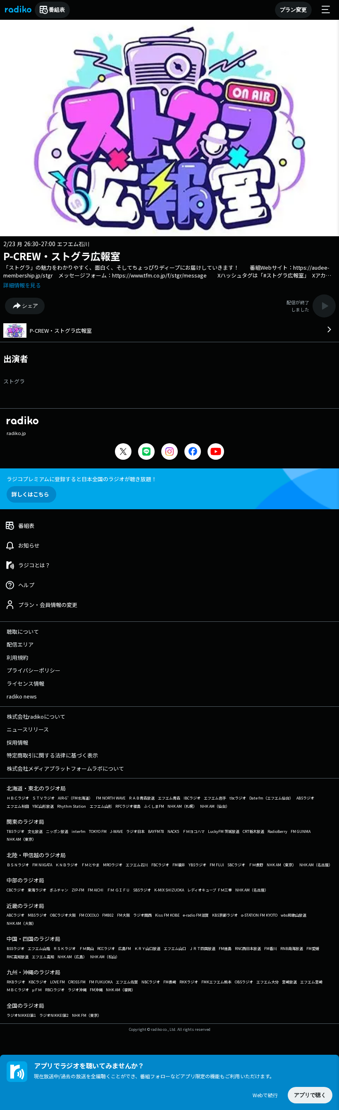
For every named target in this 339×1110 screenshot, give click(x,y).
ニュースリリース (28, 729)
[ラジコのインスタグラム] (169, 451)
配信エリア (20, 644)
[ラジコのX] (123, 452)
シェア (30, 306)
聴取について (23, 631)
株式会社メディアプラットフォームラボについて (65, 768)
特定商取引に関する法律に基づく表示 (52, 755)
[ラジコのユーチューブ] (216, 452)
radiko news (22, 696)
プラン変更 (293, 10)
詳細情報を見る (22, 285)
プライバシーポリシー (33, 670)
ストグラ (14, 381)
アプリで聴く (310, 1095)
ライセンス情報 (25, 683)
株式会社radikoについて (36, 716)
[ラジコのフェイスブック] (192, 452)
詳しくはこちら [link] (30, 494)
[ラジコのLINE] (146, 452)
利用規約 (17, 657)
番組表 (57, 10)
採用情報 (17, 742)
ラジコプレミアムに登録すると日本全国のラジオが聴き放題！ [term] (82, 479)
